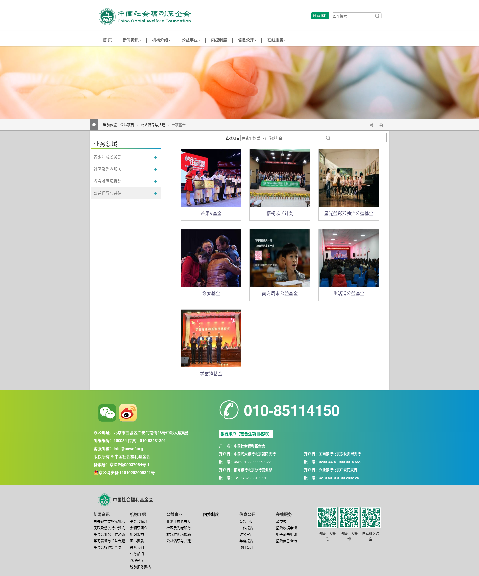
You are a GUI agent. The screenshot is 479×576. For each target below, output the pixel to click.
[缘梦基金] (211, 257)
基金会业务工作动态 (109, 534)
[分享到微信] (107, 413)
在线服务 (275, 40)
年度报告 (246, 540)
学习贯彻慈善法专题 (109, 540)
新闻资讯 (131, 40)
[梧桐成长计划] (280, 177)
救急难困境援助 (107, 181)
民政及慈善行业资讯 (109, 527)
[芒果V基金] (211, 177)
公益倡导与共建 (153, 124)
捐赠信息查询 (286, 540)
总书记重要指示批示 (109, 521)
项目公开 (246, 547)
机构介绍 (160, 40)
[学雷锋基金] (211, 337)
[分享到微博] (128, 413)
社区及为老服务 (107, 169)
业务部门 (137, 553)
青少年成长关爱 (107, 157)
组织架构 (137, 534)
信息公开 (246, 40)
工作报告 (246, 527)
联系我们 (137, 547)
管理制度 (137, 560)
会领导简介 (138, 527)
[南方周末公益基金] (280, 257)
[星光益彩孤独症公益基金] (349, 177)
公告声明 (246, 521)
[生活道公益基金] (349, 257)
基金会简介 (138, 521)
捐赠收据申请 (286, 527)
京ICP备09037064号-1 (130, 464)
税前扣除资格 (140, 566)
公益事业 (190, 40)
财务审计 (246, 534)
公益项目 (127, 124)
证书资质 (137, 540)
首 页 (107, 40)
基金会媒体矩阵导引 (109, 547)
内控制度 (219, 40)
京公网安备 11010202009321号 (127, 472)
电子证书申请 (286, 534)
